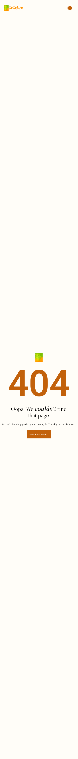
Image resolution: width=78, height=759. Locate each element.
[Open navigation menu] (70, 8)
